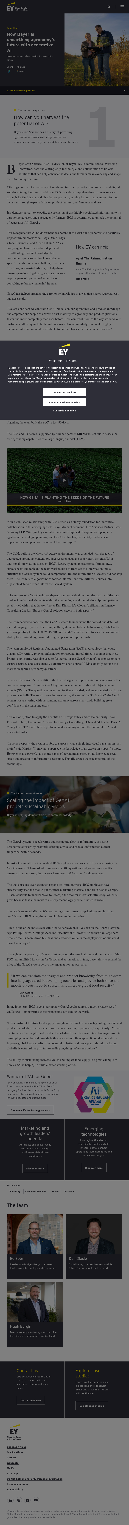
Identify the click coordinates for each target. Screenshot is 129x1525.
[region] (64, 380)
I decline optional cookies (64, 402)
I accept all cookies (64, 392)
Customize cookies (64, 410)
